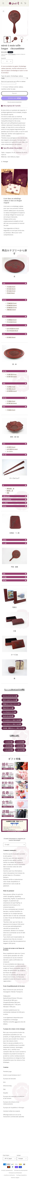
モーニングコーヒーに (9, 696)
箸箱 (8, 493)
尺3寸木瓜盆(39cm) (12, 330)
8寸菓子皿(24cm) (12, 376)
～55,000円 (20, 750)
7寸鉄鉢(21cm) (11, 410)
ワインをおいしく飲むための (11, 724)
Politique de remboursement (20, 1170)
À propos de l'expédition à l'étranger (13, 1107)
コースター (10, 451)
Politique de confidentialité (15, 1172)
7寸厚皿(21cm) (11, 386)
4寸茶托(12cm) (11, 447)
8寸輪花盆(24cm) (12, 305)
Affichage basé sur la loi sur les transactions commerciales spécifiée (13, 1115)
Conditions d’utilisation (9, 1175)
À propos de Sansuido (9, 1078)
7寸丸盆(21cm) (11, 286)
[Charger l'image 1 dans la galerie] (7, 39)
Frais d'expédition (12, 54)
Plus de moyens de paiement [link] (15, 102)
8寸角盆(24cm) (11, 337)
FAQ (4, 1089)
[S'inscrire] (24, 844)
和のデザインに (7, 708)
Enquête (5, 1093)
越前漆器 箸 (10, 488)
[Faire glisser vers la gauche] (2, 40)
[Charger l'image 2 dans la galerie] (14, 39)
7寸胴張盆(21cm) (12, 320)
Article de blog (7, 1085)
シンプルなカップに (8, 712)
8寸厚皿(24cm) (11, 389)
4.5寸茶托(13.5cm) (12, 449)
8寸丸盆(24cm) (11, 289)
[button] (3, 3)
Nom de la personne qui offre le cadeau (13, 81)
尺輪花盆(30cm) (11, 309)
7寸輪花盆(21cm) (12, 303)
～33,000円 (8, 750)
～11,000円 (19, 742)
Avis (4, 1082)
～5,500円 (8, 742)
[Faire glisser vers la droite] (27, 40)
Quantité (3, 58)
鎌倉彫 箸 (10, 490)
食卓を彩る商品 (7, 716)
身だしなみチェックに (9, 700)
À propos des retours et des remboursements (11, 1103)
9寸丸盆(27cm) (11, 291)
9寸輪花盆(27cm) (12, 307)
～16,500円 (8, 746)
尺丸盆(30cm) (11, 293)
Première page (7, 1071)
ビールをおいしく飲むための (11, 720)
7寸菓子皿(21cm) (12, 374)
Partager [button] (5, 161)
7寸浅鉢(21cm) (11, 401)
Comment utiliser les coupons (11, 1111)
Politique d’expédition (21, 1175)
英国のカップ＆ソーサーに (10, 704)
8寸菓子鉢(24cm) (12, 403)
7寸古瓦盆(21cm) (12, 322)
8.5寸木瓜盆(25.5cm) (13, 328)
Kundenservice (9, 1170)
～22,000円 (19, 746)
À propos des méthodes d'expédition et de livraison (13, 1097)
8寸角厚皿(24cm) (12, 391)
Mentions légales (15, 1177)
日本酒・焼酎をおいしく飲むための (13, 728)
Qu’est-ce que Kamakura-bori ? (12, 1075)
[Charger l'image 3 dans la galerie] (22, 39)
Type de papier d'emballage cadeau (12, 76)
